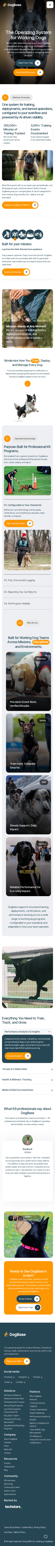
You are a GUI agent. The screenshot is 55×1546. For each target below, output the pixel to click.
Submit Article (10, 1494)
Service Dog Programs (13, 1405)
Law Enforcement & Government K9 (12, 1410)
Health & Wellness (37, 1413)
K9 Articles (8, 1484)
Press (6, 1446)
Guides (7, 1463)
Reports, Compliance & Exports (39, 1424)
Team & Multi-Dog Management (37, 1431)
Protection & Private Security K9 (12, 1420)
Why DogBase (36, 1396)
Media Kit (8, 1449)
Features (33, 1399)
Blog (6, 1470)
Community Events (11, 1487)
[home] (12, 4)
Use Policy (8, 1532)
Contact (7, 1453)
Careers (7, 1442)
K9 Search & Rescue (12, 1395)
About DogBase (10, 1439)
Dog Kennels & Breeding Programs (14, 1427)
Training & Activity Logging (37, 1404)
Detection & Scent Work (14, 1398)
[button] (50, 4)
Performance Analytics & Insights (40, 1418)
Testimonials (9, 1466)
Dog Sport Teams (11, 1415)
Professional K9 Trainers (14, 1402)
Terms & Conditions (12, 1527)
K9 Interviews (9, 1480)
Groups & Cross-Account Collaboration (40, 1441)
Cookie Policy (27, 1527)
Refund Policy (19, 1532)
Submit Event (9, 1491)
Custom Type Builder (38, 1409)
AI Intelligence (36, 1436)
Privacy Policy (40, 1527)
